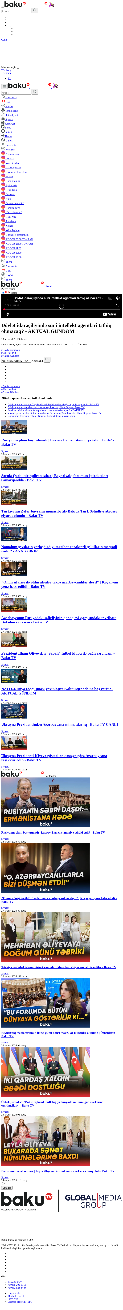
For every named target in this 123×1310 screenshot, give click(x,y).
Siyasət (48, 286)
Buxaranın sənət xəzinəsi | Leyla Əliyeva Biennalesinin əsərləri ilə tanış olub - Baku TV (58, 1171)
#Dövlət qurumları (10, 350)
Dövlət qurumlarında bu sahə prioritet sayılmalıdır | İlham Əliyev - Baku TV (46, 407)
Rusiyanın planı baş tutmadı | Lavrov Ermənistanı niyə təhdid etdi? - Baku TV (53, 832)
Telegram (6, 73)
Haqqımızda (14, 1293)
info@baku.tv (15, 1282)
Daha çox (7, 1188)
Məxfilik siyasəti (16, 1296)
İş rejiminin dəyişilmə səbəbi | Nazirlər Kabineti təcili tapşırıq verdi (41, 416)
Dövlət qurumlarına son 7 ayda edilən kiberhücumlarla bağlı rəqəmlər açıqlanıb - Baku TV (53, 404)
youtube (12, 292)
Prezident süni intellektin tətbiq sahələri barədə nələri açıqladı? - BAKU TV (46, 410)
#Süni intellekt (8, 352)
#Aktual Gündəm (10, 355)
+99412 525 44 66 (17, 1287)
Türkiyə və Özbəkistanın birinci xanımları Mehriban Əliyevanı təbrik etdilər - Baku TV (58, 967)
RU (9, 78)
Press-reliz (13, 1299)
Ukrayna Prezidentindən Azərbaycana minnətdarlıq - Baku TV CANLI (59, 724)
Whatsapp (6, 70)
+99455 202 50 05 (17, 1284)
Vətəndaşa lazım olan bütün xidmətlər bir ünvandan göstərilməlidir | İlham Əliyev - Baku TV (55, 413)
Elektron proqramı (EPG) (20, 1301)
